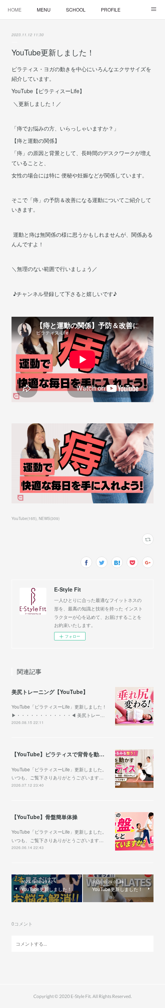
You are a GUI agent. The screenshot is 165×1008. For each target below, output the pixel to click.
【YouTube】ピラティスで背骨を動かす (61, 754)
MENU (44, 9)
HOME (14, 9)
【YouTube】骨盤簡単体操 (45, 817)
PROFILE (110, 9)
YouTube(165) (24, 518)
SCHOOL (76, 9)
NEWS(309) (49, 518)
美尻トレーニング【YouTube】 (50, 691)
